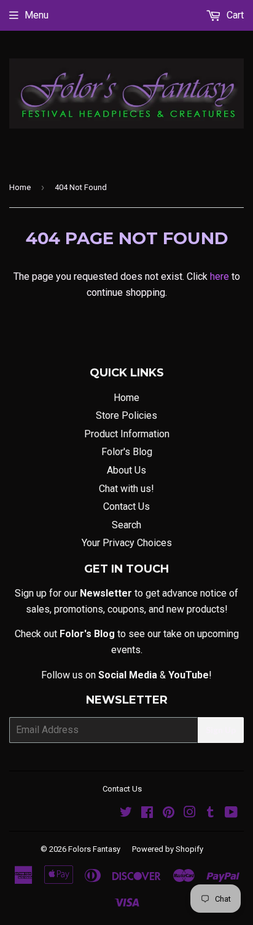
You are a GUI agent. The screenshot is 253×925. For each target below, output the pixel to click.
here (219, 276)
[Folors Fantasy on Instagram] (190, 813)
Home (20, 187)
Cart (234, 15)
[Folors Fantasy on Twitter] (126, 813)
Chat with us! (126, 488)
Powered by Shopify (167, 849)
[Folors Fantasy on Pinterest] (168, 813)
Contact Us (126, 506)
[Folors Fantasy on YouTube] (231, 813)
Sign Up (221, 730)
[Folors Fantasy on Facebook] (147, 813)
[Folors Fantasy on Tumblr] (210, 813)
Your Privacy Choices (127, 543)
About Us (126, 470)
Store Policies (126, 415)
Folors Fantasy (94, 849)
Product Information (126, 434)
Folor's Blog (126, 452)
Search (126, 525)
